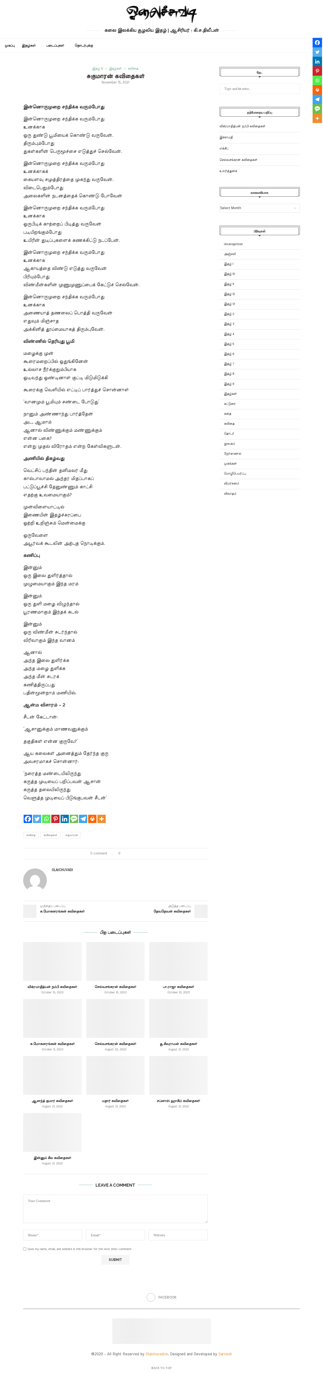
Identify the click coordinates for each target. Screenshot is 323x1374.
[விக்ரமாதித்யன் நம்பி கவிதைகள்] (52, 961)
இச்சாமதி (226, 137)
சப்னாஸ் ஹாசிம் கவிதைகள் (178, 1101)
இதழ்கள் (29, 45)
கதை (227, 413)
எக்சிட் (224, 148)
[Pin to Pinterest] (136, 853)
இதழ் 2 (229, 314)
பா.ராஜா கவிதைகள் (178, 987)
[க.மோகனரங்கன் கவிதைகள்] (52, 1018)
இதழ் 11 (229, 284)
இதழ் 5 (229, 344)
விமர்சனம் (231, 483)
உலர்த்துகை (228, 171)
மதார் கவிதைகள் (115, 1101)
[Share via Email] (141, 853)
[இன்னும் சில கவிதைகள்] (52, 1132)
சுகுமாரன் (71, 835)
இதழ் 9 (229, 384)
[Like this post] (122, 853)
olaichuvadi (62, 870)
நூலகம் (229, 443)
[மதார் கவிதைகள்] (115, 1075)
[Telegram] (83, 815)
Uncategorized (233, 244)
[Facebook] (28, 815)
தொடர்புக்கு (84, 45)
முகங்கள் (230, 463)
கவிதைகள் (50, 835)
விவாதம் (230, 493)
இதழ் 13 (229, 304)
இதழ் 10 (229, 274)
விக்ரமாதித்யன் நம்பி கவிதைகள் (52, 987)
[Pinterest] (55, 815)
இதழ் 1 (228, 264)
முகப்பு (10, 45)
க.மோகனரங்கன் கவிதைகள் (52, 1044)
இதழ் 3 (229, 324)
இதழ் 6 (229, 354)
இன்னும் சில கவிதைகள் (52, 1158)
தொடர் (229, 433)
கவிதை (30, 835)
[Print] (92, 815)
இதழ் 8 (229, 373)
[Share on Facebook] (128, 853)
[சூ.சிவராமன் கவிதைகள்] (178, 1018)
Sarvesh (225, 1354)
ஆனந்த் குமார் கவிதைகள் (52, 1101)
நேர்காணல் (232, 453)
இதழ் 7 (229, 364)
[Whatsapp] (46, 815)
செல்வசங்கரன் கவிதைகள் (115, 987)
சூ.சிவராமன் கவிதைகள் (178, 1044)
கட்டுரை (230, 403)
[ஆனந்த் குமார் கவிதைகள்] (52, 1075)
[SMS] (74, 815)
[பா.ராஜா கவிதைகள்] (178, 961)
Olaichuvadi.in (156, 1354)
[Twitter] (37, 815)
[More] (101, 815)
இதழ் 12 (229, 294)
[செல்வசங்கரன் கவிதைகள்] (115, 961)
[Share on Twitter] (132, 853)
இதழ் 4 (229, 334)
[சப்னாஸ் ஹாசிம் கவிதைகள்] (178, 1075)
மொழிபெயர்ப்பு (235, 473)
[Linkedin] (65, 815)
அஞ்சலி (230, 254)
